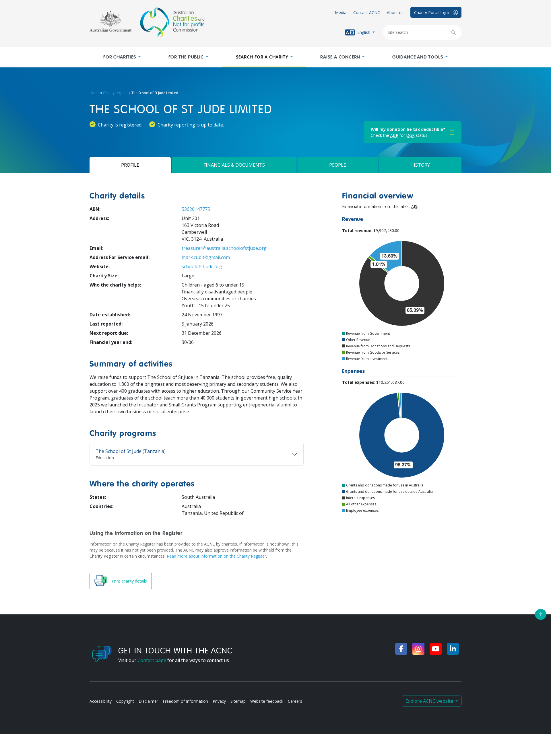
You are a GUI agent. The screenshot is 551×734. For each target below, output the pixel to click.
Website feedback (266, 701)
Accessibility (101, 701)
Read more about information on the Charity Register (216, 556)
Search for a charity (262, 57)
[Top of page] (540, 614)
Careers (295, 701)
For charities (119, 57)
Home (95, 92)
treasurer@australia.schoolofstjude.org (224, 248)
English (363, 32)
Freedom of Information (185, 701)
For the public (186, 57)
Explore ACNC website (430, 701)
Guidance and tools (417, 57)
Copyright (125, 701)
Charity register (115, 92)
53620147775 (196, 209)
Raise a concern (340, 57)
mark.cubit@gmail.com (206, 257)
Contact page (151, 660)
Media (340, 12)
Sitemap (238, 701)
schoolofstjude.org (202, 266)
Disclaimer (148, 701)
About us (395, 12)
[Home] (147, 22)
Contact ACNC (366, 12)
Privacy (219, 701)
